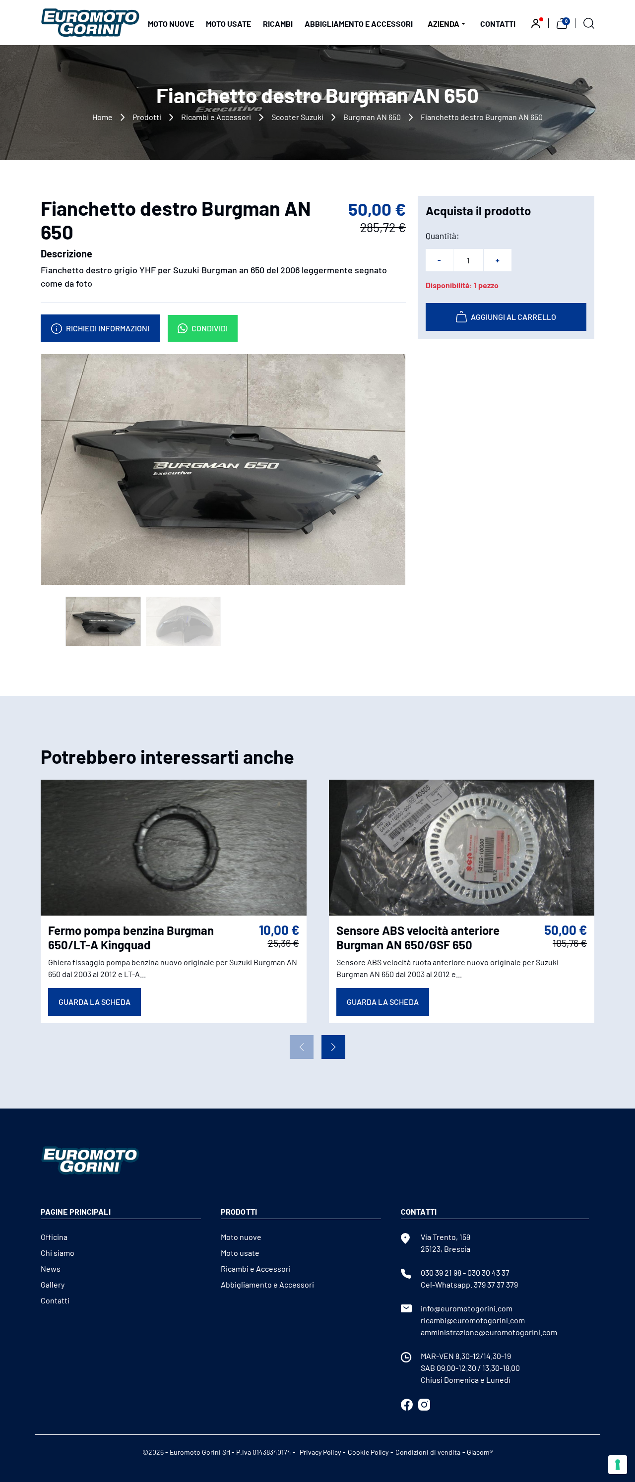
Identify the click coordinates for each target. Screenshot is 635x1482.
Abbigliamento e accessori (359, 23)
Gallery (52, 1284)
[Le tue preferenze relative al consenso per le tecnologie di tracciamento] (617, 1464)
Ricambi (278, 23)
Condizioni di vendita (427, 1452)
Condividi (209, 328)
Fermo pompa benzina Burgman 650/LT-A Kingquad (131, 937)
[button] (333, 1047)
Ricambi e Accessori (216, 117)
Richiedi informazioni (107, 328)
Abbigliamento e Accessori (267, 1284)
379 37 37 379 (496, 1284)
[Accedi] (535, 22)
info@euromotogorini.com (466, 1308)
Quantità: (442, 236)
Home (102, 117)
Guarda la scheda (94, 1001)
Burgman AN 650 (372, 117)
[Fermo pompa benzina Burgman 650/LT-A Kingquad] (174, 847)
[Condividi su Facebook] (407, 1403)
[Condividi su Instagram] (424, 1403)
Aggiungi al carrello (513, 316)
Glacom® (480, 1452)
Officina (54, 1236)
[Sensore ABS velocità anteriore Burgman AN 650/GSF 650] (462, 847)
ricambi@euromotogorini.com (473, 1320)
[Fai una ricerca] (588, 22)
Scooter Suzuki (297, 117)
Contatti (497, 23)
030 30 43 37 (488, 1272)
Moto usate (228, 23)
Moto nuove (171, 23)
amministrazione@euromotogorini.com (489, 1332)
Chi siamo (57, 1252)
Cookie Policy (368, 1452)
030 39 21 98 (441, 1272)
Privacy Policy (320, 1452)
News (51, 1268)
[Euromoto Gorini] (90, 21)
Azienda (443, 23)
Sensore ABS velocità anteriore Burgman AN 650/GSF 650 (418, 937)
